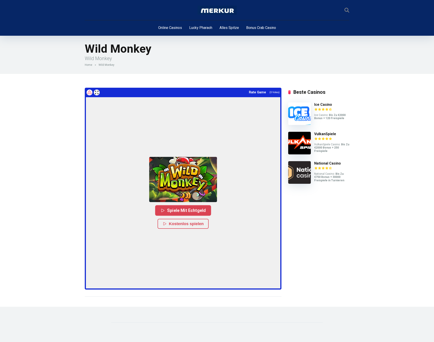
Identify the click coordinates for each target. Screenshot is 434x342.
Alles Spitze (229, 28)
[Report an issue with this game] (89, 92)
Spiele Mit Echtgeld (186, 210)
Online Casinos (170, 28)
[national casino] (299, 182)
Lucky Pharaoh (200, 28)
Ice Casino (323, 104)
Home (88, 64)
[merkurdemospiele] (217, 10)
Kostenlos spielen (186, 224)
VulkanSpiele (325, 134)
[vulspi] (299, 153)
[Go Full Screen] (97, 92)
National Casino (327, 163)
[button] (183, 179)
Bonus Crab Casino (261, 28)
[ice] (299, 124)
